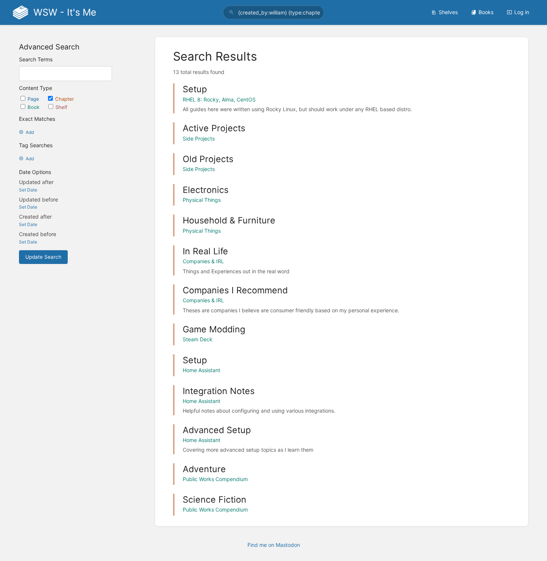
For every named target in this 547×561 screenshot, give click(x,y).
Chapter (64, 99)
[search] (273, 12)
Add (30, 132)
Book (34, 107)
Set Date (28, 190)
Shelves (448, 12)
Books (486, 12)
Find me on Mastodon (273, 545)
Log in (521, 12)
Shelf (61, 107)
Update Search (43, 257)
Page (34, 99)
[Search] (231, 12)
